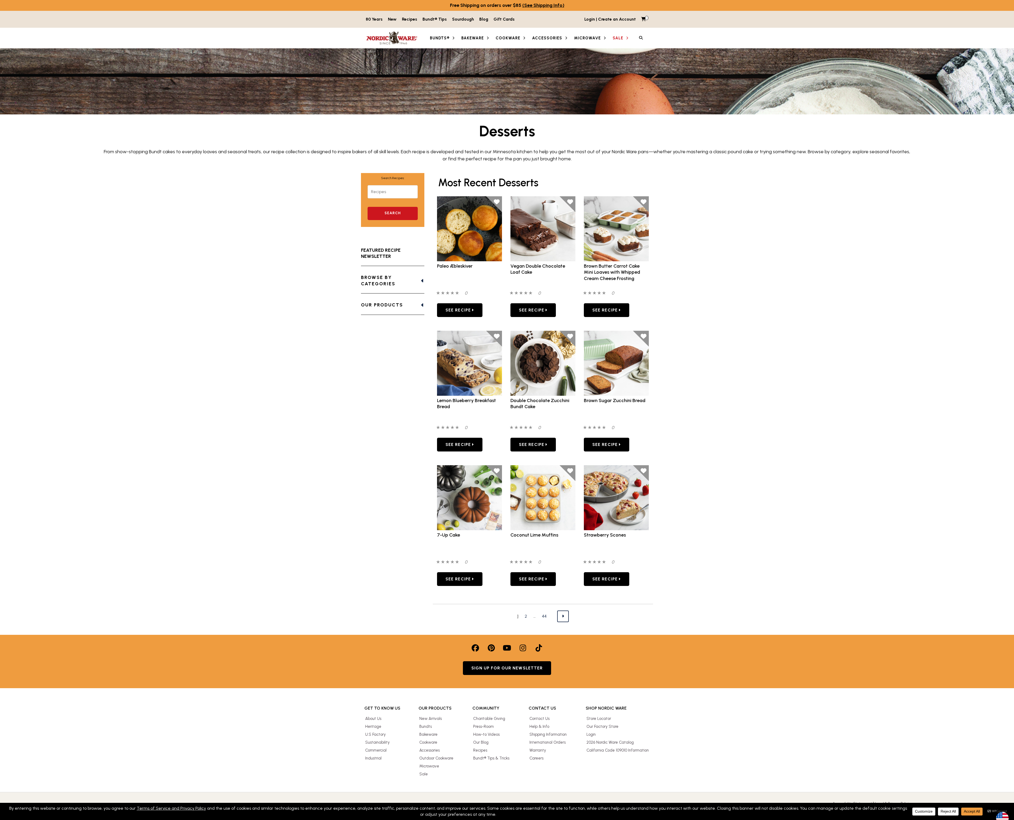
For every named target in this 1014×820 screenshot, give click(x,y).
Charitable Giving (489, 718)
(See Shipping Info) (543, 5)
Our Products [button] (382, 305)
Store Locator (598, 718)
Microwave (429, 766)
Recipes (409, 19)
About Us (373, 718)
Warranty (537, 750)
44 (544, 616)
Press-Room (483, 726)
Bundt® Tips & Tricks (491, 758)
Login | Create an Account (610, 19)
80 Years (374, 19)
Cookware (428, 742)
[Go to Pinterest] (491, 648)
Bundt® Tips (434, 19)
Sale (423, 774)
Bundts (425, 726)
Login (591, 734)
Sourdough (463, 19)
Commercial (376, 750)
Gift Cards (504, 19)
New (392, 19)
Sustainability (377, 742)
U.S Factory (375, 734)
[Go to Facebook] (475, 648)
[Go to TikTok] (538, 648)
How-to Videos (486, 734)
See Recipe (458, 310)
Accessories (429, 750)
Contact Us (539, 718)
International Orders (547, 742)
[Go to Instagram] (523, 648)
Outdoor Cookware (436, 758)
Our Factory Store (602, 726)
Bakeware (428, 734)
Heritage (373, 726)
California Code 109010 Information (617, 750)
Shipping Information (548, 734)
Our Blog (481, 742)
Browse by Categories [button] (378, 280)
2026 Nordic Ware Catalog (610, 742)
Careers (536, 758)
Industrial (373, 758)
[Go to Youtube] (507, 648)
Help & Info (539, 726)
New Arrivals (430, 718)
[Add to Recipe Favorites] (494, 204)
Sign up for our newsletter (507, 667)
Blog (483, 19)
